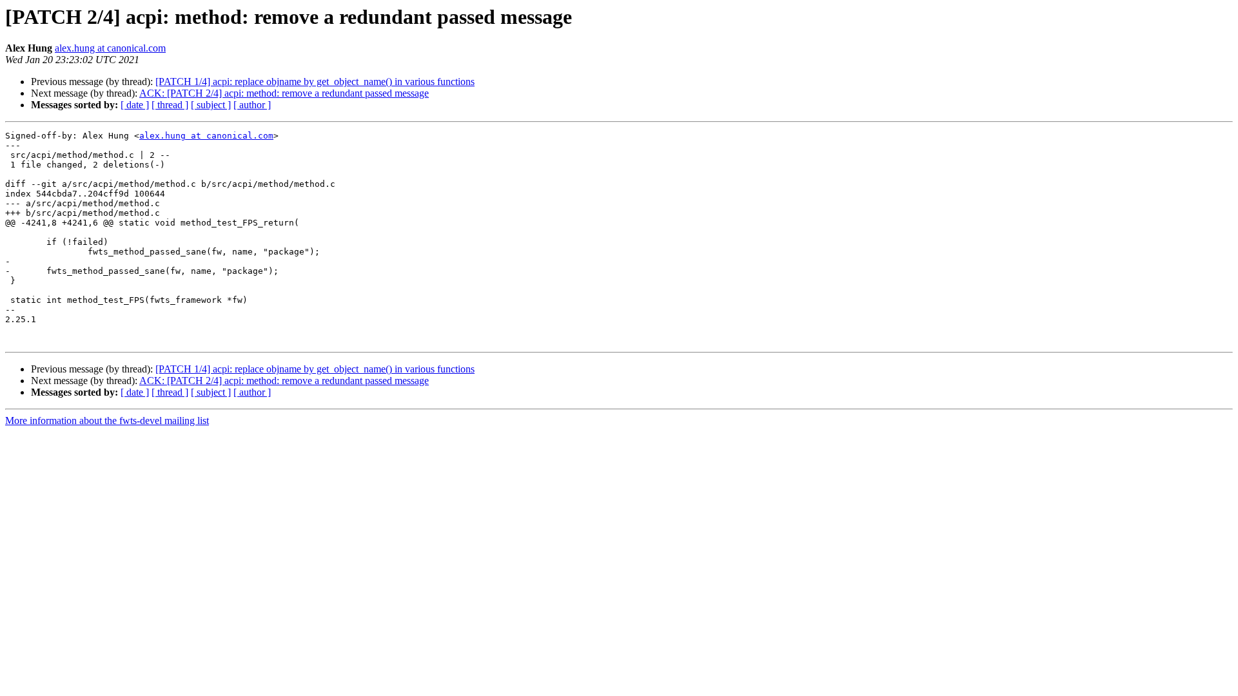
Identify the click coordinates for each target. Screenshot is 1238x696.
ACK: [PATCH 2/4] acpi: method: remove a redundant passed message (284, 93)
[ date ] (135, 104)
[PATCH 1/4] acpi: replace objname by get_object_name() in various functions (315, 81)
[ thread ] (170, 104)
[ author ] (252, 104)
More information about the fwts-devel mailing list (107, 420)
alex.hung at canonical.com (110, 48)
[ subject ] (211, 104)
